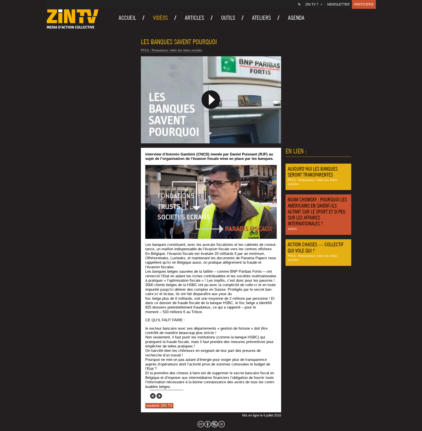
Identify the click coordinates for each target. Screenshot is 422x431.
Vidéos (160, 17)
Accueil (127, 17)
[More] (159, 396)
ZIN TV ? (311, 4)
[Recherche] (299, 4)
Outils (228, 17)
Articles (194, 17)
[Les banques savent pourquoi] (211, 99)
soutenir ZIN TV (159, 406)
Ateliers (261, 17)
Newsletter (338, 4)
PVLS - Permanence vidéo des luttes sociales (171, 50)
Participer (364, 4)
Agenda (296, 17)
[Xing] (153, 396)
